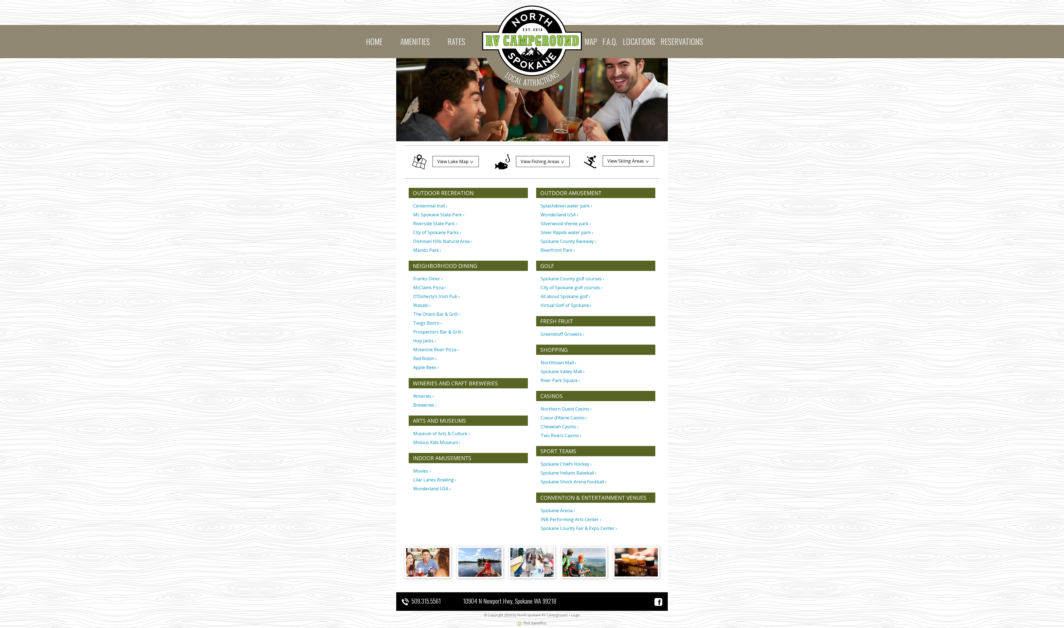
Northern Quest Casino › (566, 409)
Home (374, 41)
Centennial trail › (430, 206)
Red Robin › (425, 358)
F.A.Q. (610, 41)
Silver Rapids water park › (567, 232)
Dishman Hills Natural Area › (442, 241)
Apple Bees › (426, 367)
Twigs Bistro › (427, 323)
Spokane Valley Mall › (563, 371)
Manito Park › (427, 250)
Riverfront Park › (558, 250)
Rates (456, 41)
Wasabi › (422, 305)
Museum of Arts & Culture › (441, 433)
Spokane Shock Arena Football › (574, 482)
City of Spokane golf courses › (572, 287)
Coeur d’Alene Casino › (564, 418)
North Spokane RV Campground (532, 41)
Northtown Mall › (558, 363)
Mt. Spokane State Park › (438, 215)
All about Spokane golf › (565, 296)
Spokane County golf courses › (572, 279)
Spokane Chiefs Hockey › (566, 464)
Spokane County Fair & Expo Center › (579, 528)
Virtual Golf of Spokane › (566, 305)
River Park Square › (560, 380)
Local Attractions (532, 78)
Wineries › (423, 396)
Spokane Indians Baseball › (569, 473)
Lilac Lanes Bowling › (434, 480)
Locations (639, 41)
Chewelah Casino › (560, 427)
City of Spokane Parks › (437, 232)
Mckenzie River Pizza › (436, 350)
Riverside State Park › (435, 224)
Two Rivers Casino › (561, 435)
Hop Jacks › (424, 341)
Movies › (422, 471)
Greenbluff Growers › (562, 334)
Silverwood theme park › (566, 224)
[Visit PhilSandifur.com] (532, 623)
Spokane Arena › (558, 510)
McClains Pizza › (429, 287)
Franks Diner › (428, 279)
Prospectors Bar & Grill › (438, 332)
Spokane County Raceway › (568, 241)
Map (591, 41)
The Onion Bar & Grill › (436, 314)
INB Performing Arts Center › (571, 519)
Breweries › (425, 405)
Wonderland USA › (432, 489)
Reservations (682, 41)
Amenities (415, 41)
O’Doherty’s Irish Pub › (436, 296)
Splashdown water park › (566, 206)
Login (575, 615)
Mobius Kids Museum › (437, 442)
